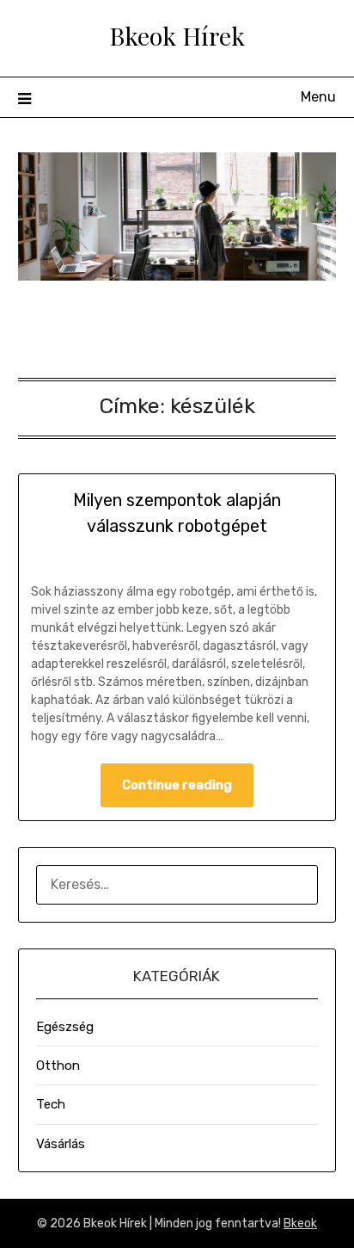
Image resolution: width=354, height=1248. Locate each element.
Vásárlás (60, 1144)
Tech (50, 1104)
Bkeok (300, 1223)
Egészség (65, 1027)
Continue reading (177, 785)
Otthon (58, 1065)
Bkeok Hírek (177, 35)
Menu (318, 97)
